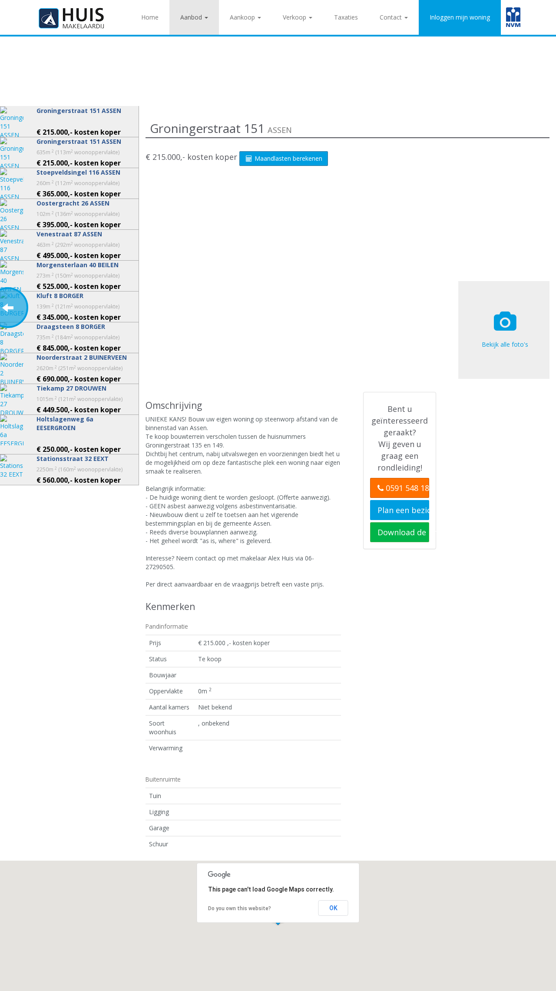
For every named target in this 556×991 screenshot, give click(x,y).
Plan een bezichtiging (403, 510)
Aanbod (192, 17)
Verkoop (295, 17)
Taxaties (346, 17)
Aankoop (243, 17)
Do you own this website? (239, 908)
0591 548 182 (406, 488)
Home (150, 17)
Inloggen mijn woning (460, 17)
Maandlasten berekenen (287, 158)
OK (333, 908)
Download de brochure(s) (403, 532)
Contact (392, 17)
